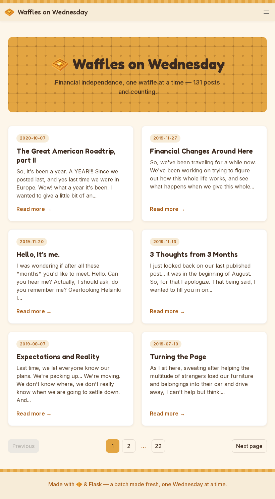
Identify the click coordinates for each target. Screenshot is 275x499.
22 (158, 446)
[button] (266, 12)
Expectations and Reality (58, 356)
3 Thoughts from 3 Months (194, 254)
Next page (249, 446)
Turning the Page (178, 356)
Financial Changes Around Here (201, 151)
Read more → (34, 209)
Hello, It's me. (38, 254)
